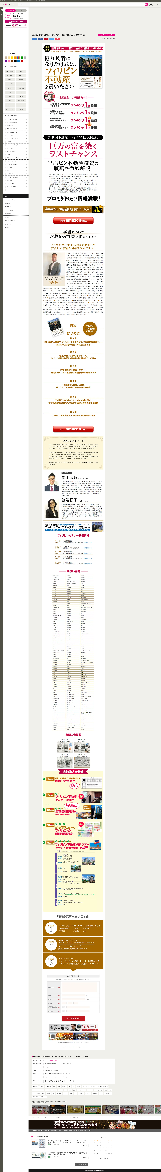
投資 (54, 1086)
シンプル (21, 79)
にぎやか (10, 79)
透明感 (21, 109)
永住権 (48, 1093)
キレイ (21, 84)
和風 (21, 71)
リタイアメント (36, 1093)
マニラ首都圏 (36, 1096)
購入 (74, 1090)
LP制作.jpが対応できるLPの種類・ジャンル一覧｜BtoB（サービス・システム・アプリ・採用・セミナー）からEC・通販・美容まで (68, 1141)
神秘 (10, 100)
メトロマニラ (108, 1093)
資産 (59, 1086)
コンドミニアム (81, 1090)
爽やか (21, 96)
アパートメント (98, 1090)
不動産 (41, 1086)
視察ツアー (88, 1093)
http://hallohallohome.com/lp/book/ (52, 1060)
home (47, 1090)
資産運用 (64, 1086)
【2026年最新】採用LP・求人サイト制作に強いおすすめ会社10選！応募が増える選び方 (67, 1153)
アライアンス (53, 1090)
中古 (110, 1090)
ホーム (60, 1090)
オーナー (65, 1093)
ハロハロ (35, 1090)
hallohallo (41, 1090)
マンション (90, 1090)
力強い (9, 92)
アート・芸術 (10, 84)
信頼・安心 (9, 88)
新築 (106, 1090)
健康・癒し (21, 88)
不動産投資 (48, 1086)
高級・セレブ (21, 100)
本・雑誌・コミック (49, 1118)
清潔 (10, 96)
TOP (33, 1118)
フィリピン (35, 1086)
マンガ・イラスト (10, 71)
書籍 (73, 1086)
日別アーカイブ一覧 (103, 1158)
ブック (78, 1086)
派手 (21, 92)
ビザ (43, 1093)
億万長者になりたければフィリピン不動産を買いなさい (95, 1086)
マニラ (101, 1093)
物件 (65, 1090)
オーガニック (10, 105)
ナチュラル (21, 105)
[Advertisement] (15, 39)
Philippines (43, 1096)
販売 (70, 1090)
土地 (53, 1093)
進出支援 (59, 1093)
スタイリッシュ (9, 109)
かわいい (21, 75)
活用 (75, 1093)
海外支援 (95, 1093)
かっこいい (9, 75)
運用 (71, 1093)
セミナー (81, 1093)
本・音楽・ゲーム (39, 1118)
